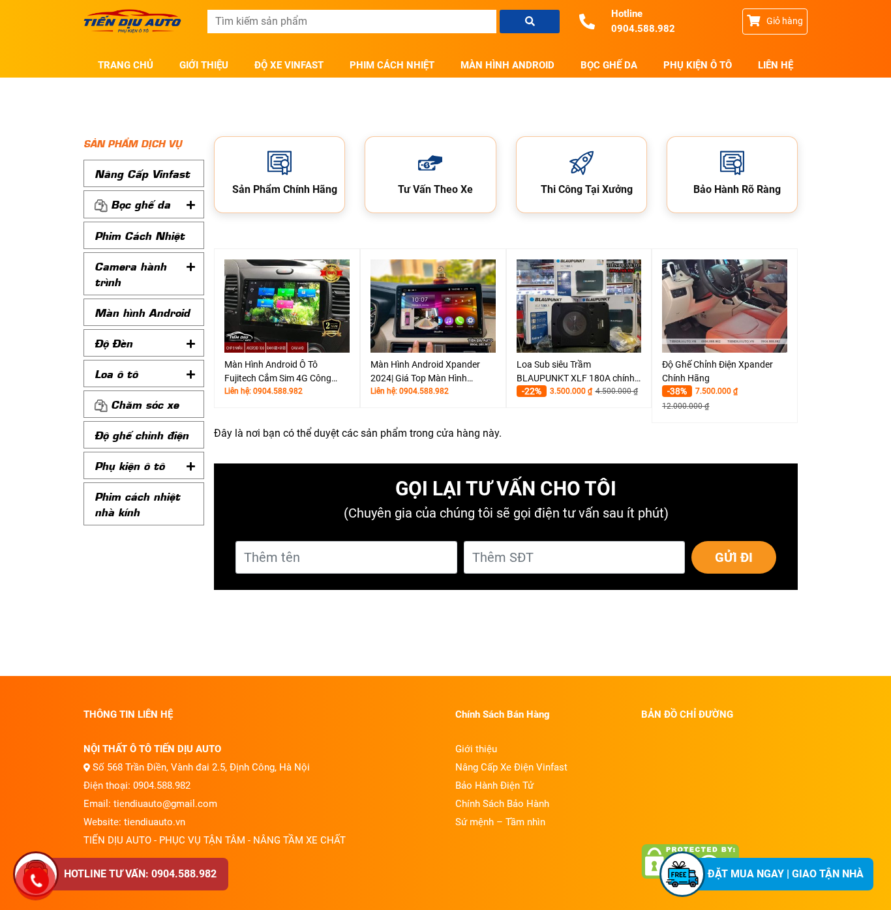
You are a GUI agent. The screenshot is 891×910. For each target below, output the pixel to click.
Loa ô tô (116, 373)
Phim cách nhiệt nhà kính (137, 504)
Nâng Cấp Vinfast (142, 173)
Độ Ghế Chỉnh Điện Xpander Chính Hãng (717, 371)
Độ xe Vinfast (289, 65)
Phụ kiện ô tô (697, 65)
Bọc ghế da (609, 65)
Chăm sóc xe (145, 404)
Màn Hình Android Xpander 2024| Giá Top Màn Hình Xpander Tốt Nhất (425, 372)
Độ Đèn (113, 343)
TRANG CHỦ (125, 65)
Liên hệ (775, 65)
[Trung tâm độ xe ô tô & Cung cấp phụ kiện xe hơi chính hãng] (135, 21)
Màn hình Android (507, 65)
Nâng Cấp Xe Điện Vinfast (511, 767)
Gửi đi (734, 557)
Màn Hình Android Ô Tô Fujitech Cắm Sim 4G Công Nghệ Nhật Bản (277, 372)
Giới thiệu (203, 65)
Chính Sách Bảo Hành (502, 804)
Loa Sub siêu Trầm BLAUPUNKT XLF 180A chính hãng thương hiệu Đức (576, 372)
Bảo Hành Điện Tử (494, 785)
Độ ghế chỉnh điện (142, 435)
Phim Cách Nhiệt (392, 65)
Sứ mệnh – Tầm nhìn (500, 822)
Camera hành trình (130, 274)
